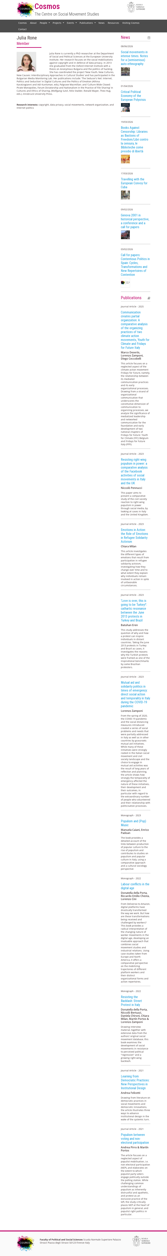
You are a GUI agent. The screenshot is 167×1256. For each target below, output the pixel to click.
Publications (88, 23)
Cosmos (22, 22)
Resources (113, 22)
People (45, 23)
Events (72, 23)
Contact (22, 29)
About (33, 22)
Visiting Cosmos (130, 22)
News (102, 22)
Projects (59, 23)
